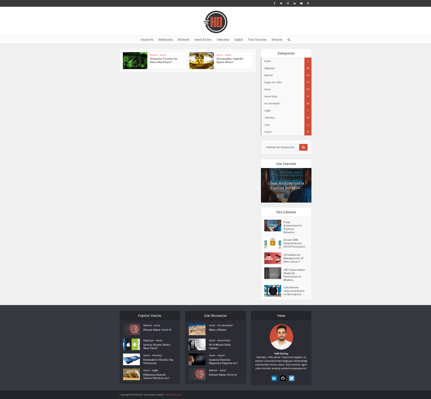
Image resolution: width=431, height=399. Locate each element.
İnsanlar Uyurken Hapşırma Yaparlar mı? (223, 361)
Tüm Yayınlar (257, 39)
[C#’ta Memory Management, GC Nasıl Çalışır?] (274, 258)
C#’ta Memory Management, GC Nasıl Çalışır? (294, 258)
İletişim (277, 39)
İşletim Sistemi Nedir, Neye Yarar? (157, 346)
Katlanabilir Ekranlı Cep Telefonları (158, 361)
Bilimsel (183, 39)
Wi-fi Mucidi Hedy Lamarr (220, 346)
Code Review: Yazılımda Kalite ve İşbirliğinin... (294, 291)
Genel (163, 54)
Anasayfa (146, 39)
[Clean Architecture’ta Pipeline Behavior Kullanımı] (274, 225)
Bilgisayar (148, 340)
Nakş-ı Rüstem (218, 329)
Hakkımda (165, 39)
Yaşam (228, 54)
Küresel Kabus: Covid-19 (157, 329)
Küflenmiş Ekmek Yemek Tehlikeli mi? (156, 376)
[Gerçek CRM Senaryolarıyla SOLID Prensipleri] (274, 243)
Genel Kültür (203, 39)
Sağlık (238, 39)
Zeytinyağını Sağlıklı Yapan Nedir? (229, 60)
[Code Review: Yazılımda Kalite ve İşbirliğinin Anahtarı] (274, 291)
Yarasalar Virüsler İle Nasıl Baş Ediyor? (163, 60)
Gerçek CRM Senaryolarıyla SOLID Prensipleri (295, 243)
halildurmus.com (173, 394)
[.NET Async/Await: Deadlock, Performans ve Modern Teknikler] (274, 273)
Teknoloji (223, 39)
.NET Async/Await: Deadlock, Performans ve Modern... (294, 274)
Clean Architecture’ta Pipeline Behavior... (286, 185)
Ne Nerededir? (225, 325)
